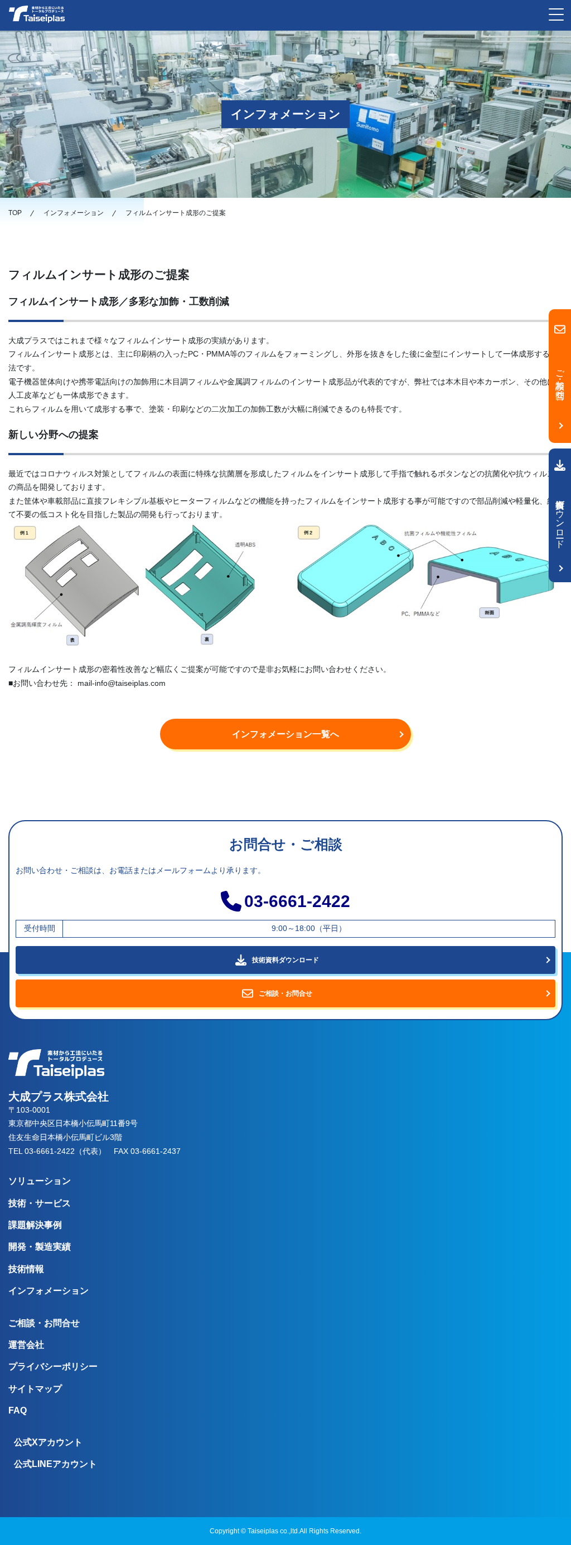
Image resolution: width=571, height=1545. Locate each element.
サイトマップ (35, 1388)
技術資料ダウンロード (560, 519)
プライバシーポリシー (53, 1366)
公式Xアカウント (48, 1442)
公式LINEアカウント (55, 1464)
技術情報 (26, 1269)
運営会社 (26, 1344)
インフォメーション (48, 1290)
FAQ (17, 1410)
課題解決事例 (35, 1225)
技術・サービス (39, 1203)
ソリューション (39, 1181)
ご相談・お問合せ (44, 1323)
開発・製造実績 (39, 1246)
